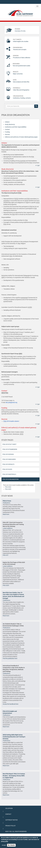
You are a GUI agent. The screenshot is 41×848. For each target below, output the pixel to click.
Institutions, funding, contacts (22, 97)
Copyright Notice (11, 820)
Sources (7, 134)
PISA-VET (5, 555)
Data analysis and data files (21, 81)
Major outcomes (18, 73)
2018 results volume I (11, 421)
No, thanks (11, 845)
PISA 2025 (8, 489)
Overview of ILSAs (20, 30)
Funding (7, 132)
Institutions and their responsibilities (15, 127)
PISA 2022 (8, 487)
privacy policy (4, 841)
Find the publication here (10, 658)
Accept (4, 845)
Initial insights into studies (20, 40)
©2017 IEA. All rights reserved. (16, 831)
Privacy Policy (10, 825)
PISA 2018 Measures (9, 459)
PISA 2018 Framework (9, 449)
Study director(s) (10, 124)
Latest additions (7, 528)
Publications (6, 503)
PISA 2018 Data (7, 469)
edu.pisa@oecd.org (11, 402)
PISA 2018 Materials (9, 474)
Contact (7, 129)
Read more (6, 514)
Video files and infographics (21, 89)
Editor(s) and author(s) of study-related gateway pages (21, 137)
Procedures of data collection (21, 56)
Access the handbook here (10, 704)
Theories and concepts (19, 48)
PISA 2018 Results (8, 464)
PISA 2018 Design (8, 454)
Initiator (7, 122)
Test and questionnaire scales (21, 64)
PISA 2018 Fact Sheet (9, 444)
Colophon (9, 808)
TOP (38, 165)
